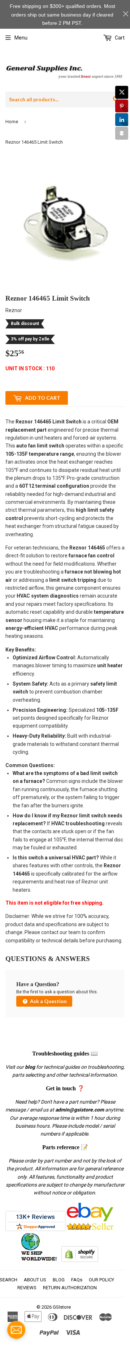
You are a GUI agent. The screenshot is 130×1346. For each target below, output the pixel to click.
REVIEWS (26, 1287)
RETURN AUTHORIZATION (70, 1287)
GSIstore (62, 1307)
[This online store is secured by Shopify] (79, 1260)
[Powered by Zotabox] (121, 133)
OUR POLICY (101, 1279)
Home (11, 121)
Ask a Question (48, 1001)
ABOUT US (35, 1279)
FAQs (76, 1279)
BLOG (59, 1279)
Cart (119, 38)
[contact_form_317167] (16, 1330)
